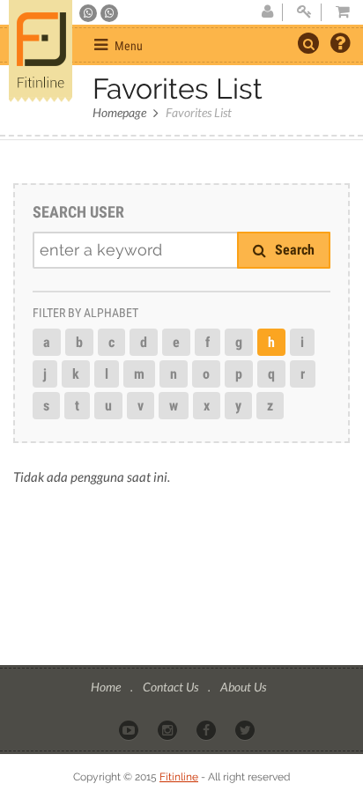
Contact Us (172, 686)
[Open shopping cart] (337, 12)
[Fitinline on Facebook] (207, 729)
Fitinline (178, 777)
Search (293, 249)
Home (107, 686)
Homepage (119, 112)
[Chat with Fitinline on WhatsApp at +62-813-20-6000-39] (109, 13)
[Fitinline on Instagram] (169, 729)
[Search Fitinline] (308, 43)
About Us (243, 686)
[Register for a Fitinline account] (267, 12)
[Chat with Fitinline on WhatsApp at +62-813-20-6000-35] (89, 13)
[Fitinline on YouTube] (130, 729)
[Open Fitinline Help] (340, 45)
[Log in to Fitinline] (304, 12)
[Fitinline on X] (246, 729)
